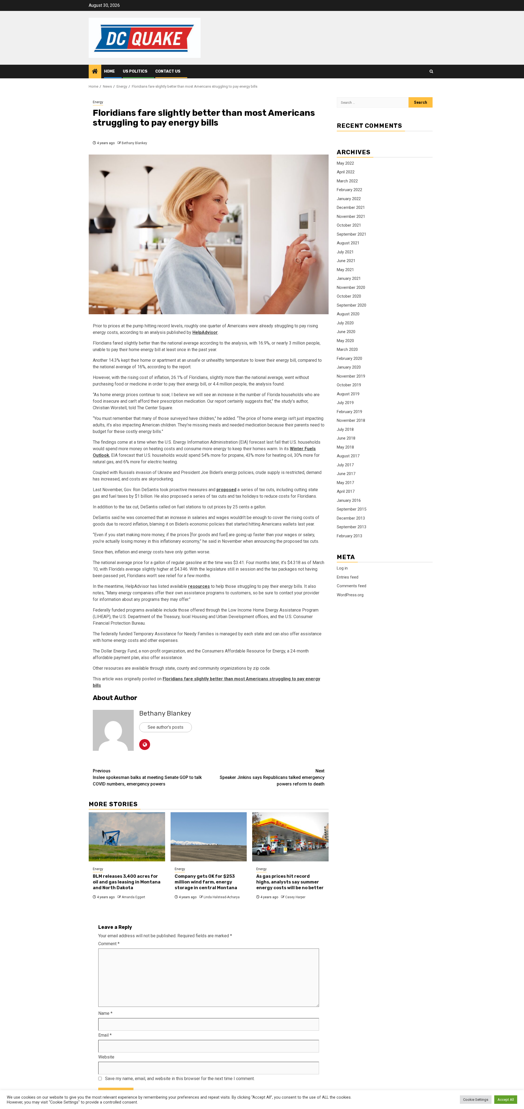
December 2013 (351, 518)
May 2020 (345, 340)
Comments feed (351, 585)
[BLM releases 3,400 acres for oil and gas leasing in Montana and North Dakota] (127, 836)
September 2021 (351, 234)
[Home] (95, 72)
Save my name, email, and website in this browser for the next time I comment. (180, 1078)
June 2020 (346, 331)
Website (106, 1057)
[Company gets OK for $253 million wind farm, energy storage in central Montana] (209, 836)
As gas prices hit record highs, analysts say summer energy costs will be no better (290, 882)
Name (105, 1013)
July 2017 (345, 464)
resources (199, 586)
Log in (342, 568)
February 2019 (349, 411)
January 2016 (349, 500)
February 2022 (349, 189)
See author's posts (165, 727)
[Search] (431, 71)
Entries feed (347, 577)
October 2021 (349, 225)
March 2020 (347, 349)
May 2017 (345, 482)
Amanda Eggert (133, 897)
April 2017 (346, 491)
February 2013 (349, 535)
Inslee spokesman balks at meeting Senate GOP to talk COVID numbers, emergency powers (147, 777)
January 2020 (349, 367)
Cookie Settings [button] (475, 1100)
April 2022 (346, 172)
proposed (226, 489)
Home (109, 71)
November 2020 (351, 287)
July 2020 (345, 323)
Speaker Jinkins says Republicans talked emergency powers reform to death (272, 777)
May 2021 (345, 269)
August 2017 (348, 455)
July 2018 (345, 429)
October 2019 (349, 384)
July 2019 (345, 402)
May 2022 (345, 163)
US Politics (135, 71)
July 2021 (345, 252)
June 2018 (346, 438)
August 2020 (348, 314)
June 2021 (346, 260)
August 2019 (348, 394)
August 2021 (348, 243)
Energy (98, 102)
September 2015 (351, 509)
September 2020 (351, 305)
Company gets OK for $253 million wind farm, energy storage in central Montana (206, 882)
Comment (109, 943)
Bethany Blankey (134, 143)
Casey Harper (295, 897)
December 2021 (351, 207)
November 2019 (351, 376)
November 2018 (351, 420)
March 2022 (347, 181)
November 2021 (351, 216)
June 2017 (346, 473)
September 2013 (351, 526)
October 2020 (349, 296)
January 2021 (349, 278)
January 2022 (349, 198)
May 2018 (345, 447)
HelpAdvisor (205, 332)
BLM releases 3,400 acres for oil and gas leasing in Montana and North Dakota (126, 882)
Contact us (167, 71)
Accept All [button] (506, 1100)
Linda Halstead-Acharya (222, 897)
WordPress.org (350, 594)
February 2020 (349, 358)
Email (105, 1035)
